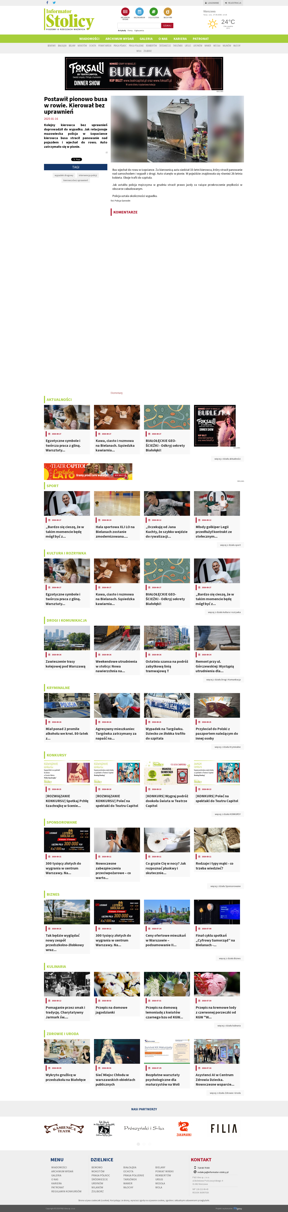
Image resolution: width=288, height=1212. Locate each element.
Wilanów (227, 45)
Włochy (236, 45)
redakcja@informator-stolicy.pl (213, 1172)
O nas (163, 39)
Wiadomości (89, 39)
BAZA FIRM (168, 17)
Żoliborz (148, 51)
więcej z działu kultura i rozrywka (224, 612)
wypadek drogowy (64, 175)
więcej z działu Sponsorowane (225, 886)
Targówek (177, 45)
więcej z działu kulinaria (229, 1025)
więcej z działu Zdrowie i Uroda (225, 1092)
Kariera (180, 39)
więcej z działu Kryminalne (228, 746)
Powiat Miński (104, 45)
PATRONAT (201, 39)
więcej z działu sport (230, 544)
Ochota (92, 45)
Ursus (188, 45)
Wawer (207, 45)
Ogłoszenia (139, 30)
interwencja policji (88, 175)
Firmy (130, 30)
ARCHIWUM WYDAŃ (125, 18)
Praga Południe (136, 45)
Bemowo (52, 45)
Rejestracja (234, 3)
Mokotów (82, 45)
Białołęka (62, 45)
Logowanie (213, 3)
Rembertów (151, 45)
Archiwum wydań (120, 39)
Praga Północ (120, 45)
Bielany (72, 45)
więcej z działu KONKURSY (228, 814)
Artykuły (122, 30)
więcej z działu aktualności (227, 458)
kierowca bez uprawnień (76, 180)
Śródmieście (165, 45)
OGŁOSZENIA (153, 17)
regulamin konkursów (66, 1191)
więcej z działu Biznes (230, 958)
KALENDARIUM (139, 17)
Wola (138, 51)
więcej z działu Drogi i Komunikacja (223, 679)
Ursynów (197, 45)
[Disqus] (177, 261)
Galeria (146, 39)
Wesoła (216, 45)
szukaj (167, 25)
